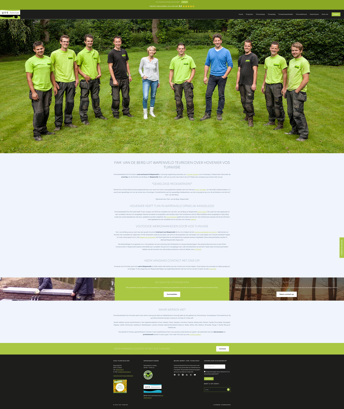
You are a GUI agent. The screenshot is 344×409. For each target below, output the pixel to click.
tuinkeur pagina (195, 334)
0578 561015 (120, 369)
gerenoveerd (202, 212)
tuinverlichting (171, 217)
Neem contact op (287, 294)
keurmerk (212, 269)
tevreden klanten (192, 174)
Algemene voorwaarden (222, 404)
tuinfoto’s (197, 249)
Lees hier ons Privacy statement (123, 376)
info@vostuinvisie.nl (124, 372)
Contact (184, 2)
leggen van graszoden (148, 237)
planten (193, 219)
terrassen (203, 190)
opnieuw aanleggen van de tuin (205, 232)
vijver (197, 190)
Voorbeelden (172, 294)
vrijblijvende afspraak (342, 248)
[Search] (228, 389)
